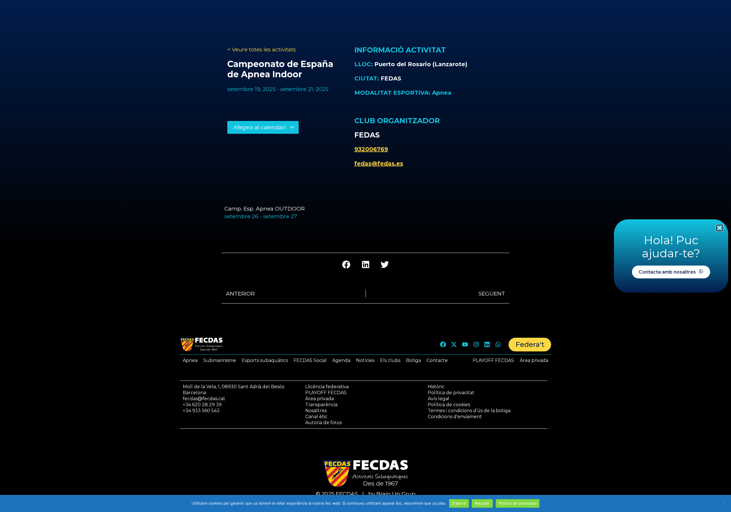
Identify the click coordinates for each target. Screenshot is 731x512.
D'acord (459, 503)
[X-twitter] (454, 344)
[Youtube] (465, 344)
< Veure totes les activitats (261, 49)
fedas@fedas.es (378, 163)
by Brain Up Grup (391, 494)
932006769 (371, 149)
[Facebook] (443, 344)
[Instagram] (476, 344)
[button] (346, 264)
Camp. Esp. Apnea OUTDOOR (264, 208)
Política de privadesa (518, 503)
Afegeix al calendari (260, 127)
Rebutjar (482, 503)
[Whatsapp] (498, 344)
